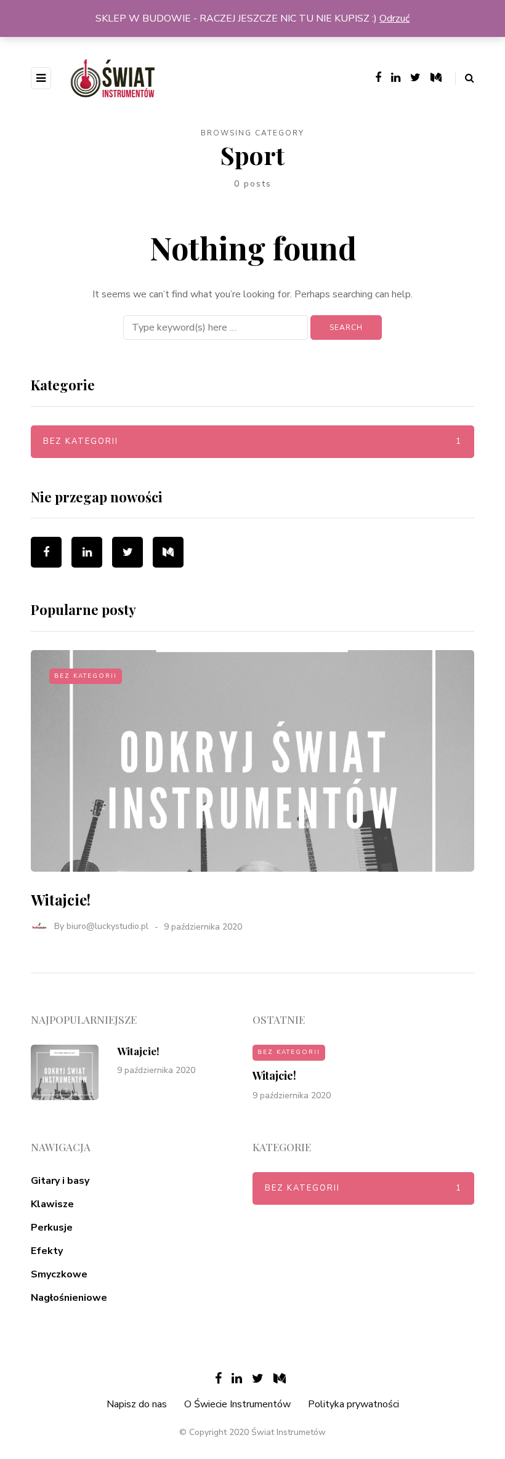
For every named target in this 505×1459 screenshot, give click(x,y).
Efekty (47, 1251)
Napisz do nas (137, 1404)
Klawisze (52, 1204)
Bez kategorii (252, 441)
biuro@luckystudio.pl (107, 927)
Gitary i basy (60, 1181)
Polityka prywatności (353, 1404)
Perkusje (52, 1227)
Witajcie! (61, 899)
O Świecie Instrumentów (237, 1404)
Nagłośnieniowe (69, 1297)
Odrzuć (394, 18)
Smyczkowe (59, 1274)
